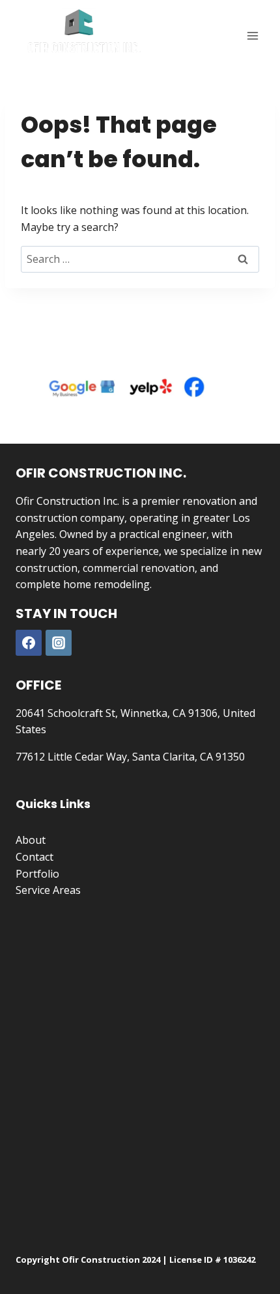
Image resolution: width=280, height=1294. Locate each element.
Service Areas (48, 890)
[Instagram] (59, 643)
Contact (34, 857)
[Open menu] (252, 35)
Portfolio (37, 874)
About (31, 840)
